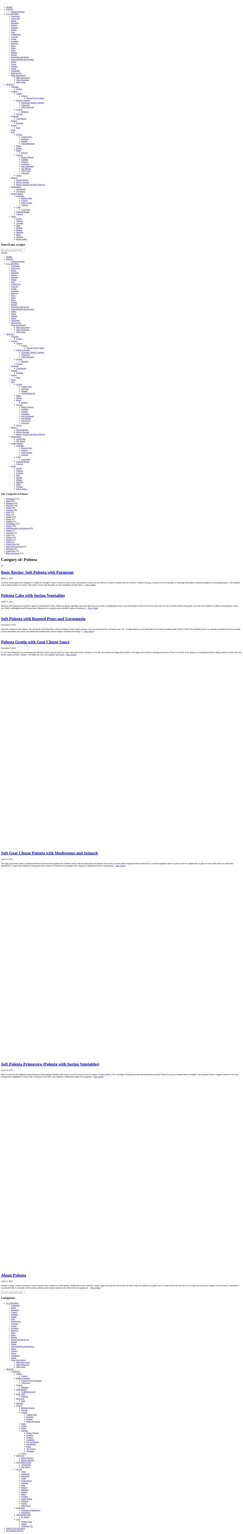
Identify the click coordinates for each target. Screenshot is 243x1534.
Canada (14, 91)
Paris (18, 128)
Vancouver (25, 105)
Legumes (14, 41)
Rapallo (24, 141)
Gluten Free (16, 34)
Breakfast (15, 23)
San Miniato (26, 169)
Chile (18, 207)
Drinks (14, 30)
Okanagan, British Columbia (32, 103)
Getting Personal (17, 12)
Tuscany (19, 155)
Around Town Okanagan (31, 1381)
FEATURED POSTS (14, 1531)
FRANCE (20, 1399)
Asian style (15, 18)
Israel (13, 130)
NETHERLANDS (23, 1462)
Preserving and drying (20, 57)
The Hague (20, 191)
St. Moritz (25, 1517)
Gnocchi (14, 37)
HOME (9, 7)
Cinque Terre (26, 137)
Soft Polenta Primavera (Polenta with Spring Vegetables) (50, 1064)
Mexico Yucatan (22, 182)
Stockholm (25, 1513)
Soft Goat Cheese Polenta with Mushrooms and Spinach (49, 853)
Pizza (13, 50)
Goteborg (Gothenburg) (30, 1510)
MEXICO (20, 1456)
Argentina (20, 196)
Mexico (14, 178)
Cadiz (23, 1478)
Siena (28, 1447)
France (14, 125)
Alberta (19, 94)
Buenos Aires (26, 198)
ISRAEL (19, 1403)
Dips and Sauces (12, 553)
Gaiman (24, 200)
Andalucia (25, 1474)
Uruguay (19, 214)
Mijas (18, 235)
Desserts (14, 28)
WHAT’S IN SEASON (15, 1528)
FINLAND (20, 1394)
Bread (13, 21)
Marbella (19, 232)
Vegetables (15, 71)
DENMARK (21, 1390)
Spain (13, 216)
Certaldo (24, 160)
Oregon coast (26, 1522)
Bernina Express (27, 1408)
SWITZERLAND (23, 1515)
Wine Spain (20, 82)
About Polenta (13, 1275)
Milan (18, 146)
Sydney (19, 89)
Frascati (24, 153)
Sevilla (19, 219)
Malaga (19, 230)
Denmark (15, 116)
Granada (19, 223)
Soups (13, 64)
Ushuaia (24, 205)
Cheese (14, 25)
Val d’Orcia (26, 171)
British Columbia (23, 100)
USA (18, 1519)
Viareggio (25, 173)
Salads (13, 62)
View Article (90, 585)
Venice (19, 175)
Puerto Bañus (21, 239)
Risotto (14, 55)
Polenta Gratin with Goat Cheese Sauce (35, 642)
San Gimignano (27, 166)
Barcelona (25, 1476)
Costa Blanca (26, 1481)
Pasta (13, 46)
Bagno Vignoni (27, 157)
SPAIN (19, 1469)
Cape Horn (25, 210)
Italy (13, 132)
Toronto (19, 114)
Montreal (24, 112)
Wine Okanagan (22, 80)
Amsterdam (20, 189)
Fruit (13, 32)
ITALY (19, 1406)
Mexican (14, 43)
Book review (16, 73)
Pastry (13, 48)
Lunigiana (25, 164)
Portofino (25, 139)
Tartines (14, 66)
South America (17, 194)
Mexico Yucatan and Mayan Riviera (30, 185)
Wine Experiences (18, 75)
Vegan (13, 68)
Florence (24, 162)
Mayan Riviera (22, 180)
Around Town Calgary (35, 98)
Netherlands (16, 187)
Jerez (18, 225)
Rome (18, 150)
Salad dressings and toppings (22, 59)
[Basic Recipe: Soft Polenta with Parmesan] (2, 566)
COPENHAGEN (28, 1392)
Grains (13, 39)
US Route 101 (27, 1526)
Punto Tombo (26, 203)
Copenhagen (21, 119)
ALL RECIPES (12, 14)
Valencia (19, 221)
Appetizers (15, 16)
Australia (14, 87)
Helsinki (19, 123)
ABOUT (9, 9)
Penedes (19, 237)
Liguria (19, 134)
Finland (14, 121)
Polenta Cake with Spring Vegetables (33, 595)
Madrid (19, 228)
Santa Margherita (28, 144)
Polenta (14, 53)
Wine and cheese (23, 78)
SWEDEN (20, 1508)
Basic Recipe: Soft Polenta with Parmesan (37, 572)
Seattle (24, 1524)
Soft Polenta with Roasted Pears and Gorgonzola (43, 618)
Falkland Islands (22, 212)
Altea (23, 1472)
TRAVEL (10, 84)
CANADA (15, 1371)
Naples (19, 148)
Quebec (19, 109)
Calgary (24, 96)
